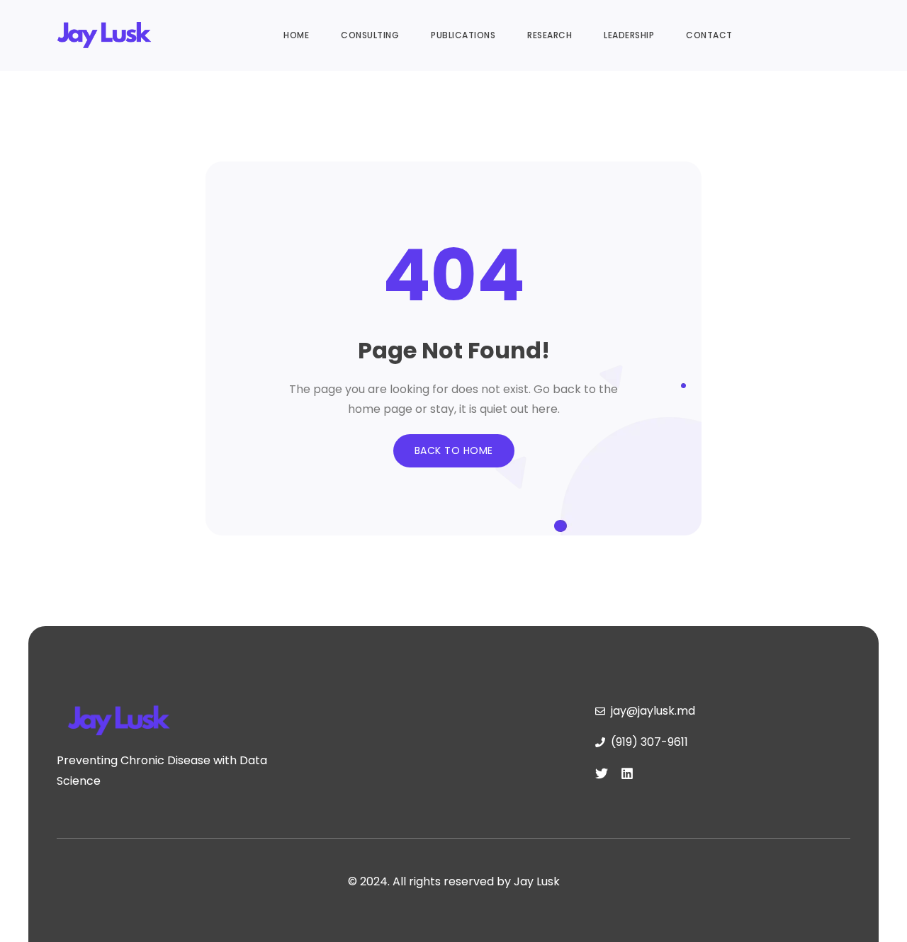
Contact (709, 35)
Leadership (629, 35)
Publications (463, 35)
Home (296, 35)
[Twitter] (601, 773)
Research (549, 35)
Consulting (370, 35)
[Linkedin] (627, 773)
